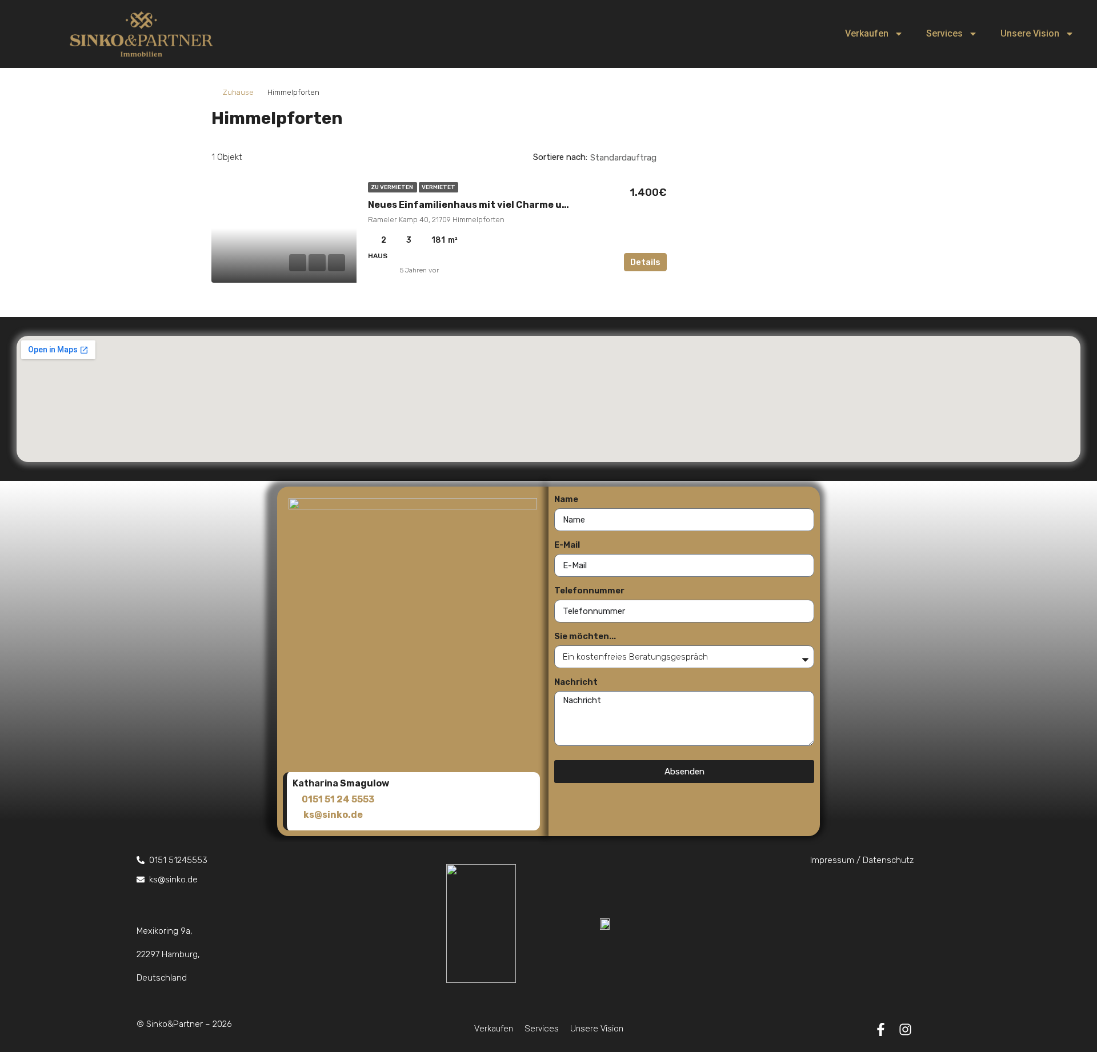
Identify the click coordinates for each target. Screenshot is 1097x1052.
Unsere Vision (1029, 33)
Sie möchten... (585, 636)
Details (645, 262)
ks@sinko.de (333, 814)
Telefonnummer (589, 590)
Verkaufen (866, 33)
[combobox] (632, 158)
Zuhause (238, 92)
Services (944, 33)
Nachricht (576, 682)
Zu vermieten (392, 187)
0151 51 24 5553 (338, 799)
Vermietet (438, 187)
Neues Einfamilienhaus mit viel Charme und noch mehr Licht (511, 204)
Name (566, 499)
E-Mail (567, 545)
